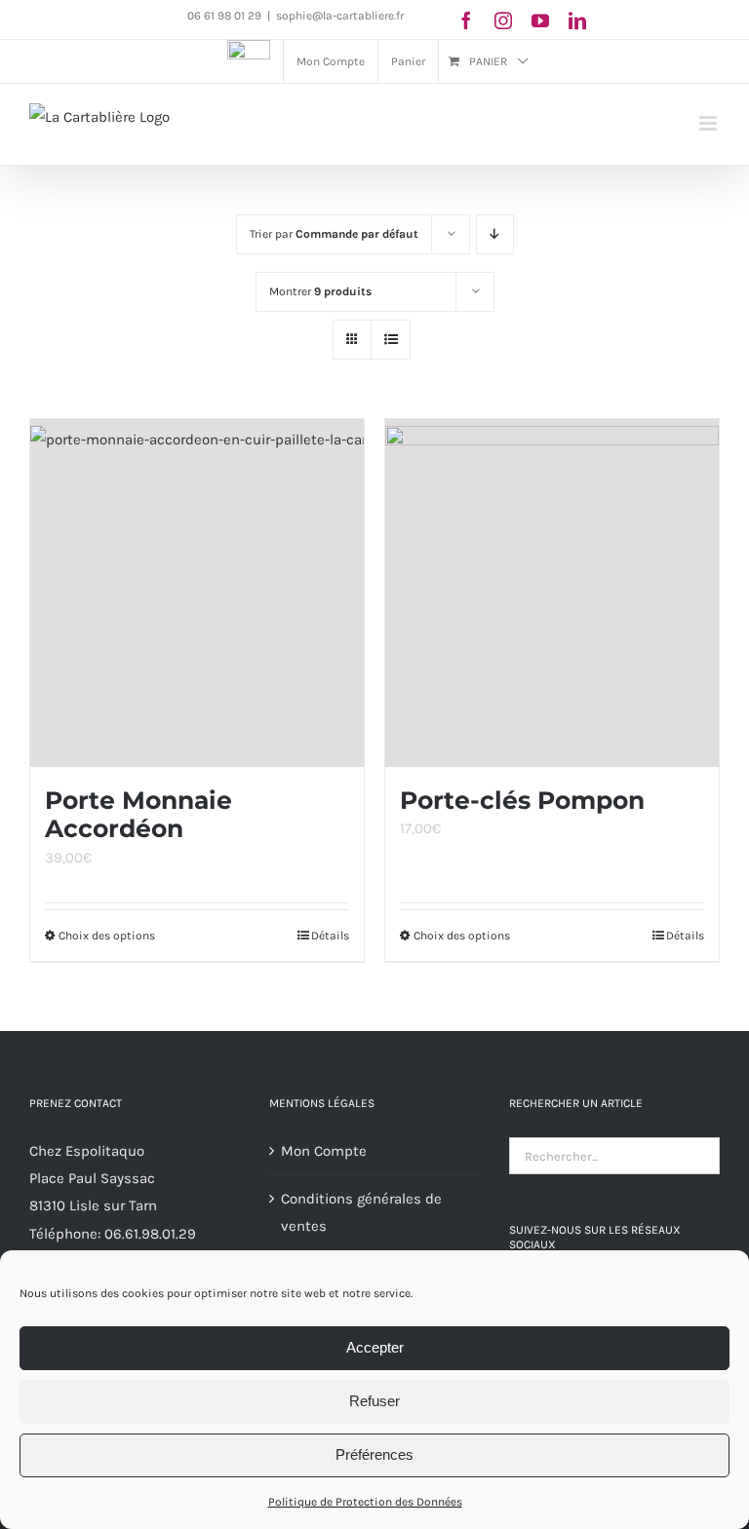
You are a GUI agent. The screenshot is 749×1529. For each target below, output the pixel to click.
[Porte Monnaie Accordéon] (197, 593)
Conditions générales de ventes (361, 1212)
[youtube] (540, 20)
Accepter (375, 1347)
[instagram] (503, 20)
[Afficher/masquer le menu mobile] (709, 123)
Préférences (374, 1454)
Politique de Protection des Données (365, 1502)
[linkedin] (577, 20)
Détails (330, 935)
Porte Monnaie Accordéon (138, 814)
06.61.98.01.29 (150, 1233)
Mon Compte (324, 1151)
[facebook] (466, 20)
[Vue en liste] (391, 340)
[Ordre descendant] (495, 234)
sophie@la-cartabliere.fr (340, 15)
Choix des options (107, 935)
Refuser (374, 1401)
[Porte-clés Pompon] (552, 593)
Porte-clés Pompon (522, 800)
